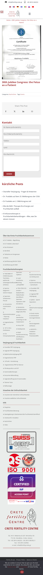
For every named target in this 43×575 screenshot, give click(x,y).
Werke (6, 258)
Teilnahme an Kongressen (12, 254)
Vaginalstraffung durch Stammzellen (15, 379)
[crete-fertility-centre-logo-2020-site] (14, 11)
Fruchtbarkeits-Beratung (11, 411)
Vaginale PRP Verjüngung (11, 351)
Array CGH (21, 325)
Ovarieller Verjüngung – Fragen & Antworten (19, 192)
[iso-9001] (21, 454)
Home (8, 20)
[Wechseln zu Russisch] (29, 6)
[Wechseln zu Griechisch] (21, 6)
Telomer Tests (8, 382)
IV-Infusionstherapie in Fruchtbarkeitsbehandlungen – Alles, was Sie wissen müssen (20, 216)
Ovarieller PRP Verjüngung (12, 347)
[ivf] (21, 475)
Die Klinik (7, 251)
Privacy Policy (20, 560)
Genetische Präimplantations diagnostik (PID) (21, 309)
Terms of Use (12, 567)
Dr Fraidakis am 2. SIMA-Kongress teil (17, 201)
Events (22, 94)
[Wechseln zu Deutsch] (18, 6)
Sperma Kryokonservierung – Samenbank (35, 282)
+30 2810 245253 (32, 2)
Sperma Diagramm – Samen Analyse (7, 290)
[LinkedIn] (23, 111)
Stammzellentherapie (10, 372)
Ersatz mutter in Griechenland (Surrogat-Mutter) (34, 315)
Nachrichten (12, 94)
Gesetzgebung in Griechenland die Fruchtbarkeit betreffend (22, 414)
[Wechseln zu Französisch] (14, 6)
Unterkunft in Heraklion (11, 418)
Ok (22, 572)
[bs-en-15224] (21, 432)
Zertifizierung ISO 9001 (11, 265)
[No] (41, 568)
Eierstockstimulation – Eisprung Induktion (9, 316)
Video (6, 425)
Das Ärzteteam (8, 247)
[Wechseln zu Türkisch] (33, 6)
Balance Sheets (32, 560)
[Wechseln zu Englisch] (10, 6)
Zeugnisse (7, 407)
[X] (14, 111)
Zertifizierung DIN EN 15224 (12, 261)
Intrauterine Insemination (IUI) (7, 306)
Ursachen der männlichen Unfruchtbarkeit (16, 395)
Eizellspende (21, 329)
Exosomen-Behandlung (11, 375)
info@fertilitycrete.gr (15, 2)
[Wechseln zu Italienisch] (25, 6)
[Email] (32, 111)
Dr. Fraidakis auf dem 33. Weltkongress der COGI (21, 196)
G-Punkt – (11, 361)
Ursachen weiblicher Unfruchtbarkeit (15, 398)
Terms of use (10, 560)
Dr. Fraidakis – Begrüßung (12, 240)
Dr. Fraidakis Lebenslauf (11, 244)
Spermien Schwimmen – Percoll (7, 298)
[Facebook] (6, 111)
